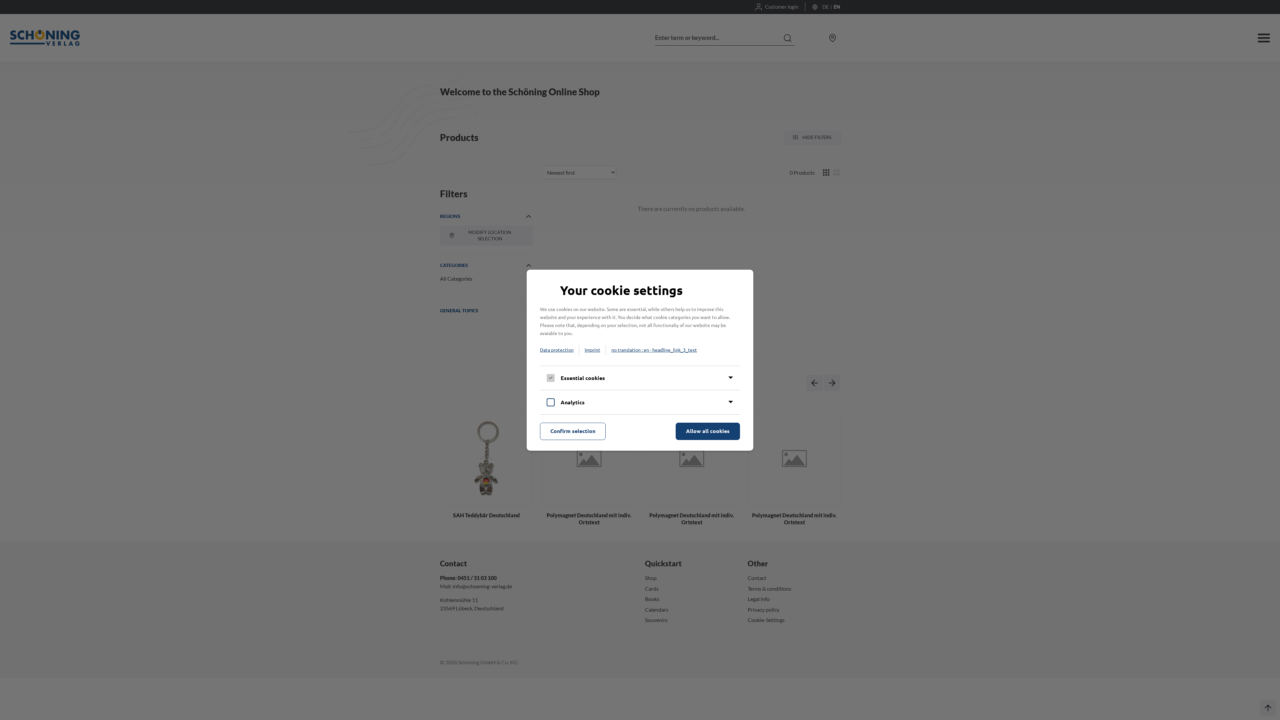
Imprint (592, 350)
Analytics (573, 402)
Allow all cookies (708, 430)
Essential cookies (583, 377)
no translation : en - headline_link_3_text (654, 350)
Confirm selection (572, 430)
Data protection (557, 350)
